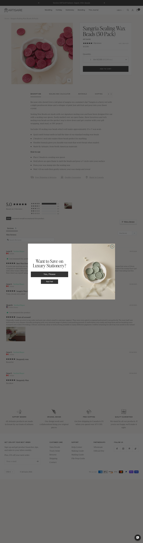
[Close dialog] (112, 246)
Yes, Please (49, 274)
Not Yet (49, 282)
